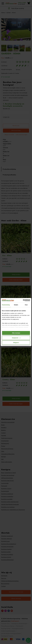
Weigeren (16, 342)
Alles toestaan (16, 333)
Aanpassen (15, 337)
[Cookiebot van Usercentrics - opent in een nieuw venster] (23, 300)
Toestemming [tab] (6, 305)
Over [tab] (26, 305)
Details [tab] (16, 305)
